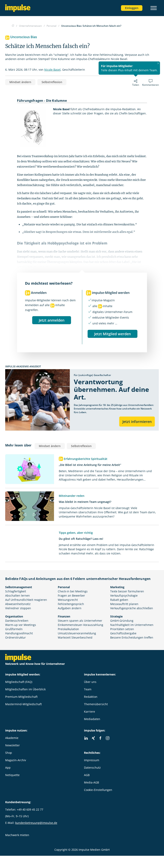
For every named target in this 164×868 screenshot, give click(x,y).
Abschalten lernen (17, 595)
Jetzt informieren (137, 421)
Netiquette (12, 775)
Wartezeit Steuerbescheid (75, 637)
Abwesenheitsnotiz (18, 604)
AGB (87, 775)
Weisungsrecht (68, 600)
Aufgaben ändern (69, 608)
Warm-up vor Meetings (20, 625)
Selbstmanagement (18, 587)
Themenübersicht (96, 704)
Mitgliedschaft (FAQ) (18, 682)
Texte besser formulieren (127, 591)
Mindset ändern (20, 82)
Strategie (116, 616)
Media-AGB (91, 782)
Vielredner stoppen (18, 608)
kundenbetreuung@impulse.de (36, 823)
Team (87, 689)
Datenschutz (92, 767)
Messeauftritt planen (124, 604)
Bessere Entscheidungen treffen (131, 637)
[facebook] (100, 738)
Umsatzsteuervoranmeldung (77, 633)
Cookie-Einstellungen (98, 790)
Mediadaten (92, 719)
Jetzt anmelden (51, 320)
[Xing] (93, 738)
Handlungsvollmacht (19, 633)
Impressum (91, 760)
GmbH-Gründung (121, 620)
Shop (8, 753)
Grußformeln (14, 629)
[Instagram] (108, 738)
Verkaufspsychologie (124, 595)
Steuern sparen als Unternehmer (80, 620)
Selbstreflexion (52, 82)
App (8, 767)
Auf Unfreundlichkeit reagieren (26, 600)
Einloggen (131, 8)
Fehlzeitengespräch (71, 604)
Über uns (90, 682)
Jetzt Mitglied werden (112, 333)
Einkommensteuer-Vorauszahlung (80, 625)
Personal (64, 587)
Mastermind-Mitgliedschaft (23, 704)
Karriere (89, 711)
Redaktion (90, 697)
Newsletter (12, 745)
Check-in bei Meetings (73, 591)
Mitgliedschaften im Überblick (25, 689)
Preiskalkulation (68, 629)
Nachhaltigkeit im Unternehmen (131, 625)
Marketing (117, 587)
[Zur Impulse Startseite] (13, 26)
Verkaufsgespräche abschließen (131, 608)
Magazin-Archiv (15, 760)
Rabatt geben (119, 600)
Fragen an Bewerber (71, 595)
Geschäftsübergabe (123, 633)
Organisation (14, 616)
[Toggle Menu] (153, 8)
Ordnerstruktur (15, 637)
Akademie (11, 738)
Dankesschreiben (16, 620)
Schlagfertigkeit (15, 591)
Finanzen (64, 616)
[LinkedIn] (86, 738)
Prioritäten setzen (122, 629)
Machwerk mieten (17, 835)
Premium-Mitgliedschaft (21, 697)
